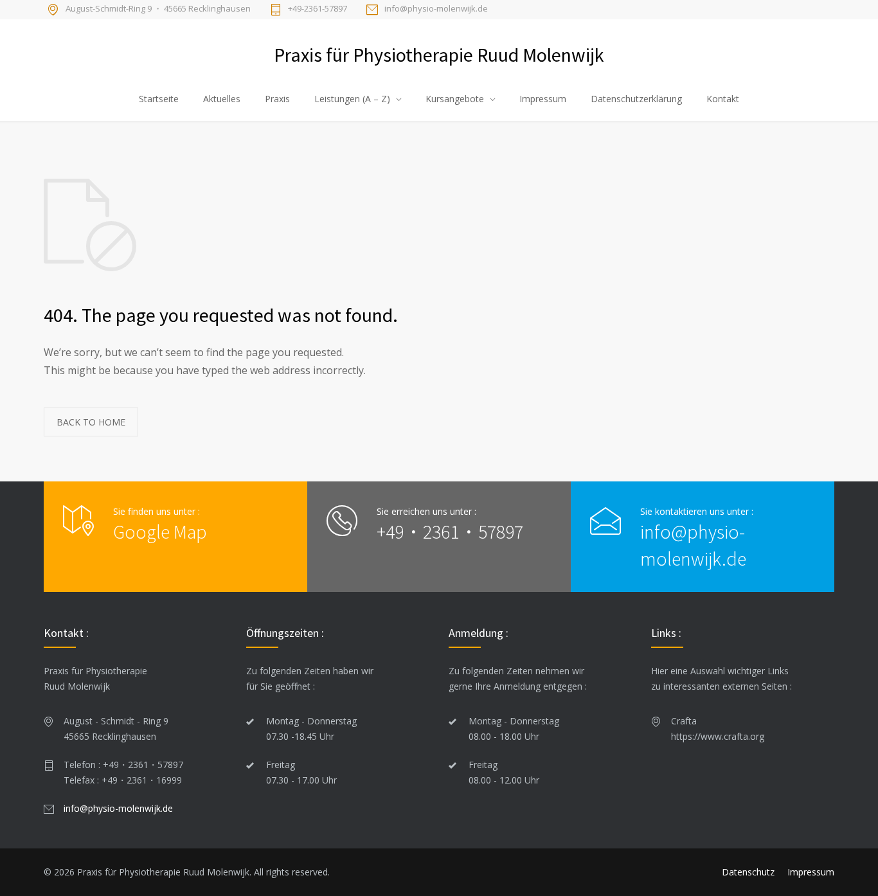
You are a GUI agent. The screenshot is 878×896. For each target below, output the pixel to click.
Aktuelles (221, 99)
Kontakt (722, 99)
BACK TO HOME (91, 422)
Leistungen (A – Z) (352, 99)
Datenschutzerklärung (636, 99)
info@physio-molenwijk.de (436, 9)
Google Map (160, 531)
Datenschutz (748, 872)
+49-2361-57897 (317, 9)
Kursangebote (455, 99)
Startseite (159, 99)
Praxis (277, 99)
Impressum (542, 99)
